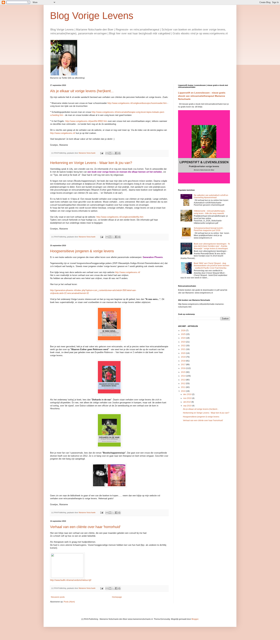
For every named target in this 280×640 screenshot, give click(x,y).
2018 (183, 361)
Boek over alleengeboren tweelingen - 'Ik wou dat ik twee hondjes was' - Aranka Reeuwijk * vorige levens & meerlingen (212, 246)
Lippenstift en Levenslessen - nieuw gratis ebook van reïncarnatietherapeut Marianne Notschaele (201, 95)
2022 (183, 345)
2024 (183, 338)
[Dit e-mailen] (107, 153)
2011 (183, 387)
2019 (183, 357)
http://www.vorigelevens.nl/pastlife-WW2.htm (86, 121)
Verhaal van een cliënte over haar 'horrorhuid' (85, 527)
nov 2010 (187, 398)
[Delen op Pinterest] (119, 153)
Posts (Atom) (69, 602)
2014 (183, 376)
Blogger (195, 619)
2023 (183, 342)
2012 (183, 383)
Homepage (117, 597)
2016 (183, 368)
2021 (183, 349)
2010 (183, 391)
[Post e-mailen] (101, 153)
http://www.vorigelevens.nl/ (62, 133)
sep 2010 (187, 406)
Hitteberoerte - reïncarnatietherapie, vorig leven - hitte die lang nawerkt (209, 212)
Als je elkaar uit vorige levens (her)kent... (82, 91)
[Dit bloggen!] (110, 153)
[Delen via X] (113, 153)
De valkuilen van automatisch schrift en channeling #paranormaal (211, 196)
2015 (183, 372)
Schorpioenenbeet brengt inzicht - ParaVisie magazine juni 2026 (209, 229)
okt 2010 (187, 402)
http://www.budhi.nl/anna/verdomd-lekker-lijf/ (70, 580)
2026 (183, 330)
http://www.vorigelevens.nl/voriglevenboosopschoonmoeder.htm (137, 103)
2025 (183, 334)
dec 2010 (187, 394)
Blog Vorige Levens (91, 15)
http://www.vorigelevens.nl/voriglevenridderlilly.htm (119, 217)
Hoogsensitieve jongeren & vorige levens (82, 251)
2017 (183, 364)
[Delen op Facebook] (116, 153)
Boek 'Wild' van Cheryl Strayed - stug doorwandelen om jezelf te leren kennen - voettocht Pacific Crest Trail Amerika (211, 265)
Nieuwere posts (58, 597)
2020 (183, 353)
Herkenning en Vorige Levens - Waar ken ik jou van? (91, 163)
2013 (183, 380)
